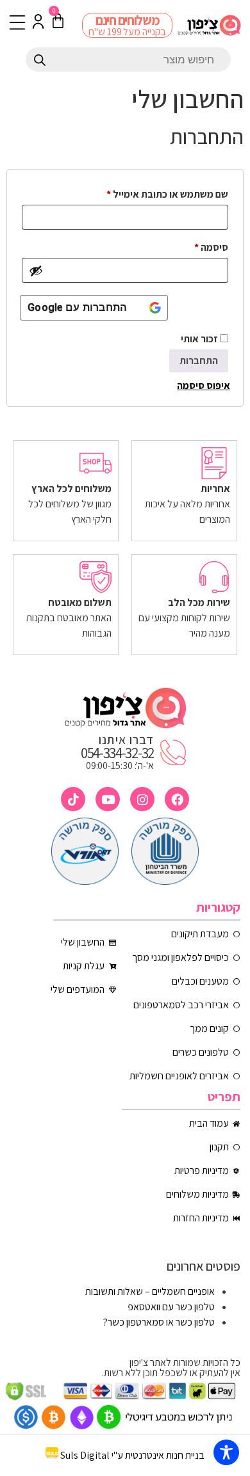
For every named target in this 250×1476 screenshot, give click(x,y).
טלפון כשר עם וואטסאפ (171, 1306)
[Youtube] (108, 799)
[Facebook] (177, 799)
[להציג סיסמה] (36, 271)
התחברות (198, 360)
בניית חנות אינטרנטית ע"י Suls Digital (132, 1455)
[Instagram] (142, 799)
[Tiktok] (73, 799)
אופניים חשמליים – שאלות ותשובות (150, 1291)
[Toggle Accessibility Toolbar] (226, 1452)
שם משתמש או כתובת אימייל (157, 192)
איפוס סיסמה (203, 385)
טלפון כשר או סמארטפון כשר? (159, 1322)
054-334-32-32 (117, 753)
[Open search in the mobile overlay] (128, 59)
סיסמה (201, 245)
